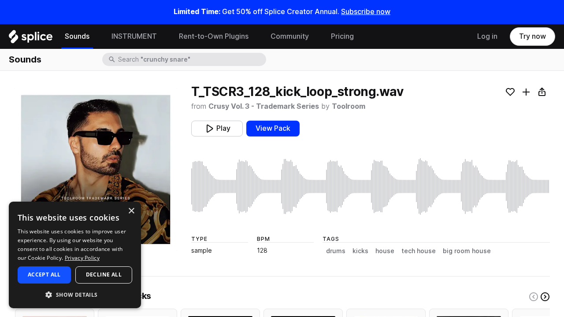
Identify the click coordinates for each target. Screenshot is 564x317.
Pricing (342, 36)
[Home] (30, 39)
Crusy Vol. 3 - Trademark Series (263, 106)
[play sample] (370, 186)
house (384, 250)
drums (335, 250)
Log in (487, 36)
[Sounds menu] (96, 36)
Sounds (77, 36)
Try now (532, 36)
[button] (75, 294)
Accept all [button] (44, 274)
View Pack (273, 128)
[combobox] (191, 59)
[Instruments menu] (163, 36)
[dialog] (75, 255)
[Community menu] (315, 36)
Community (290, 36)
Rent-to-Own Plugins (214, 36)
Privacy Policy (82, 258)
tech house (418, 250)
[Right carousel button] (545, 296)
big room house (467, 250)
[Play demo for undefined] (95, 169)
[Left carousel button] (533, 296)
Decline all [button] (104, 274)
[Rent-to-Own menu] (255, 36)
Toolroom (348, 106)
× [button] (131, 211)
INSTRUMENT (134, 36)
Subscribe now (365, 11)
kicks (360, 250)
